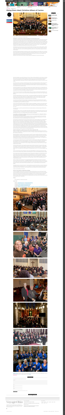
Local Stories (8, 8)
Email (14, 386)
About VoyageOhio (46, 411)
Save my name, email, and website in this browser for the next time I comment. (20, 390)
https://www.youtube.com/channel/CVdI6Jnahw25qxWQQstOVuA (37, 186)
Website (14, 388)
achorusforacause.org (21, 182)
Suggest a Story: (15, 373)
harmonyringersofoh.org (29, 182)
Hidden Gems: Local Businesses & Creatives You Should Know (28, 1)
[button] (64, 1)
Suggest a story (57, 411)
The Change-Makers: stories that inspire (20, 1)
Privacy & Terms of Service (51, 411)
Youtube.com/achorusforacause (22, 186)
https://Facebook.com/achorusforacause (24, 185)
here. (30, 374)
